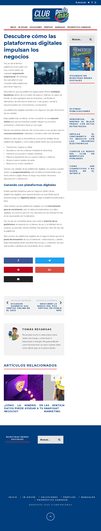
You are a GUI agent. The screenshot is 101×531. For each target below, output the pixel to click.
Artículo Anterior (21, 300)
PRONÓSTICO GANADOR (79, 27)
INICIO (13, 27)
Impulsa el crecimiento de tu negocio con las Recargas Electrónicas (82, 139)
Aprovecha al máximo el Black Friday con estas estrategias (82, 123)
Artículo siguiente (47, 300)
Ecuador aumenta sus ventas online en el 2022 (18, 307)
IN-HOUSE (22, 27)
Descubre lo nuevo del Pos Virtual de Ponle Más (49, 307)
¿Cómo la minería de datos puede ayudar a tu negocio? (23, 408)
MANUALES (60, 27)
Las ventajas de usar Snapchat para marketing (63, 408)
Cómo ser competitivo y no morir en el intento (82, 170)
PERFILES (48, 27)
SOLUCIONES (36, 27)
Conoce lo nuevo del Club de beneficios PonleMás (82, 155)
